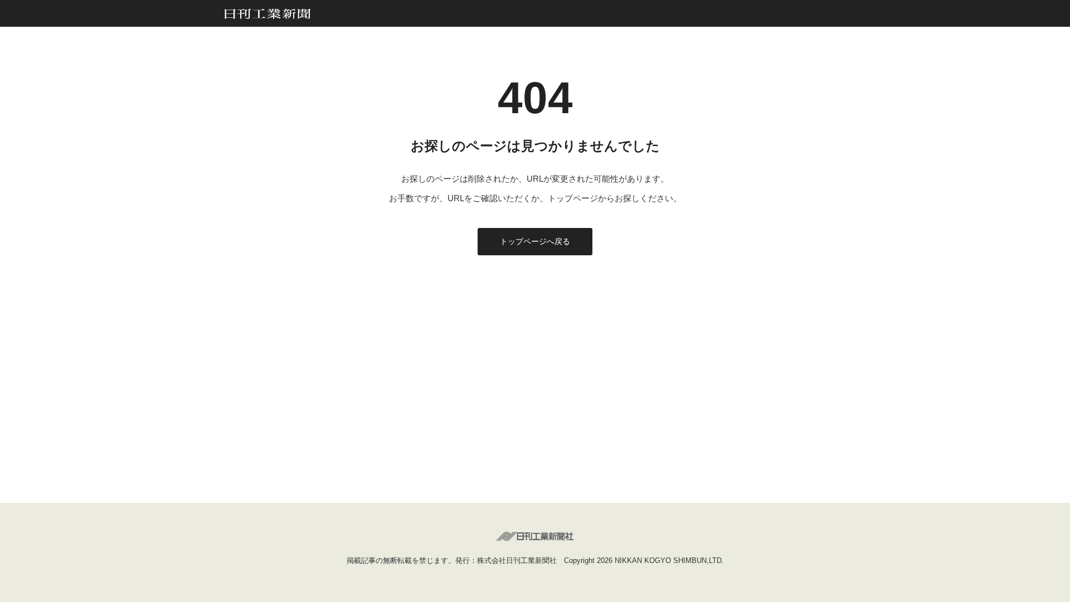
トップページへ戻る (535, 241)
